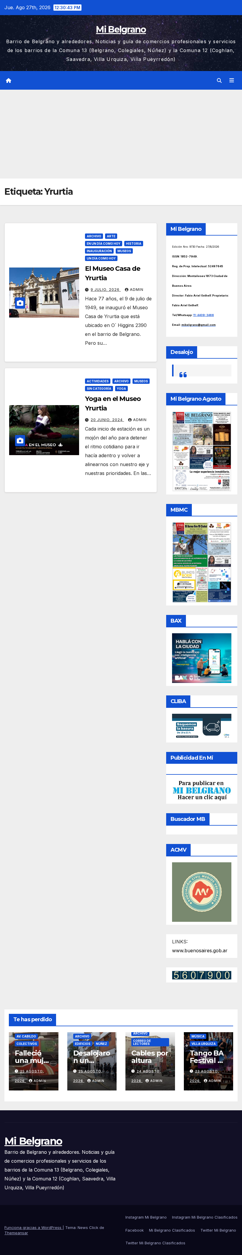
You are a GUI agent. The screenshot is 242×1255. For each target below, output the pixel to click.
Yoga (121, 388)
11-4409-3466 (203, 315)
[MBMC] (201, 562)
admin (136, 289)
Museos (124, 251)
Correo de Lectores (142, 1042)
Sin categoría (99, 388)
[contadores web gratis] (201, 975)
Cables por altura (149, 1057)
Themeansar (16, 1232)
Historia (133, 243)
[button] (219, 80)
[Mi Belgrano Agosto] (201, 451)
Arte (111, 236)
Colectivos (27, 1043)
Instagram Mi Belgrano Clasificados (205, 1217)
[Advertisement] (121, 134)
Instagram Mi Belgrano (146, 1217)
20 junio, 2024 (107, 420)
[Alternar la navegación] (232, 80)
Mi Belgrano (121, 29)
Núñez (101, 1043)
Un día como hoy (101, 258)
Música (198, 1036)
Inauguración (99, 251)
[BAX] (201, 657)
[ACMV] (201, 892)
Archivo (94, 236)
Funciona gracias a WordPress (33, 1227)
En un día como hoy (103, 243)
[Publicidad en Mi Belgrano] (201, 790)
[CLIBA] (201, 726)
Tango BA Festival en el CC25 (208, 1060)
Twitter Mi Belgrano (218, 1230)
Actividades (98, 381)
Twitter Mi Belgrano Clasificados (155, 1242)
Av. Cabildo (26, 1036)
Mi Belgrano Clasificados (172, 1230)
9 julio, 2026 (106, 289)
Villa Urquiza (204, 1043)
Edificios (82, 1043)
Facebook (134, 1230)
